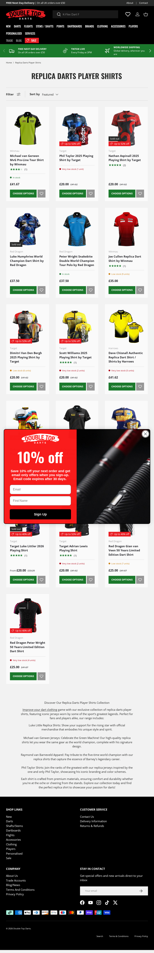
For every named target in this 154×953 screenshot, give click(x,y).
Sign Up (40, 514)
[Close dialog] (145, 434)
